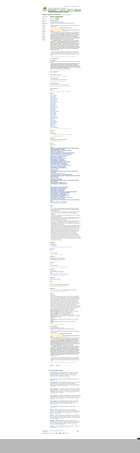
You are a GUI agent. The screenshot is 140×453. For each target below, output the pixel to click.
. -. (57, 86)
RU (79, 6)
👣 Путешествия (45, 431)
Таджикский (43, 36)
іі (61, 259)
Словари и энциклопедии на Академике (57, 8)
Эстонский (43, 39)
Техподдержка (56, 430)
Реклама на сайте (61, 430)
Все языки (43, 21)
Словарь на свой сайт (74, 6)
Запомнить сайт (67, 6)
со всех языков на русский (66, 14)
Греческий (43, 28)
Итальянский (44, 31)
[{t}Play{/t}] (58, 20)
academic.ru (45, 11)
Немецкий (43, 34)
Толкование (52, 18)
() (66, 27)
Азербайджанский (44, 23)
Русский (43, 18)
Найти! (78, 10)
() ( (60, 199)
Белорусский (44, 26)
